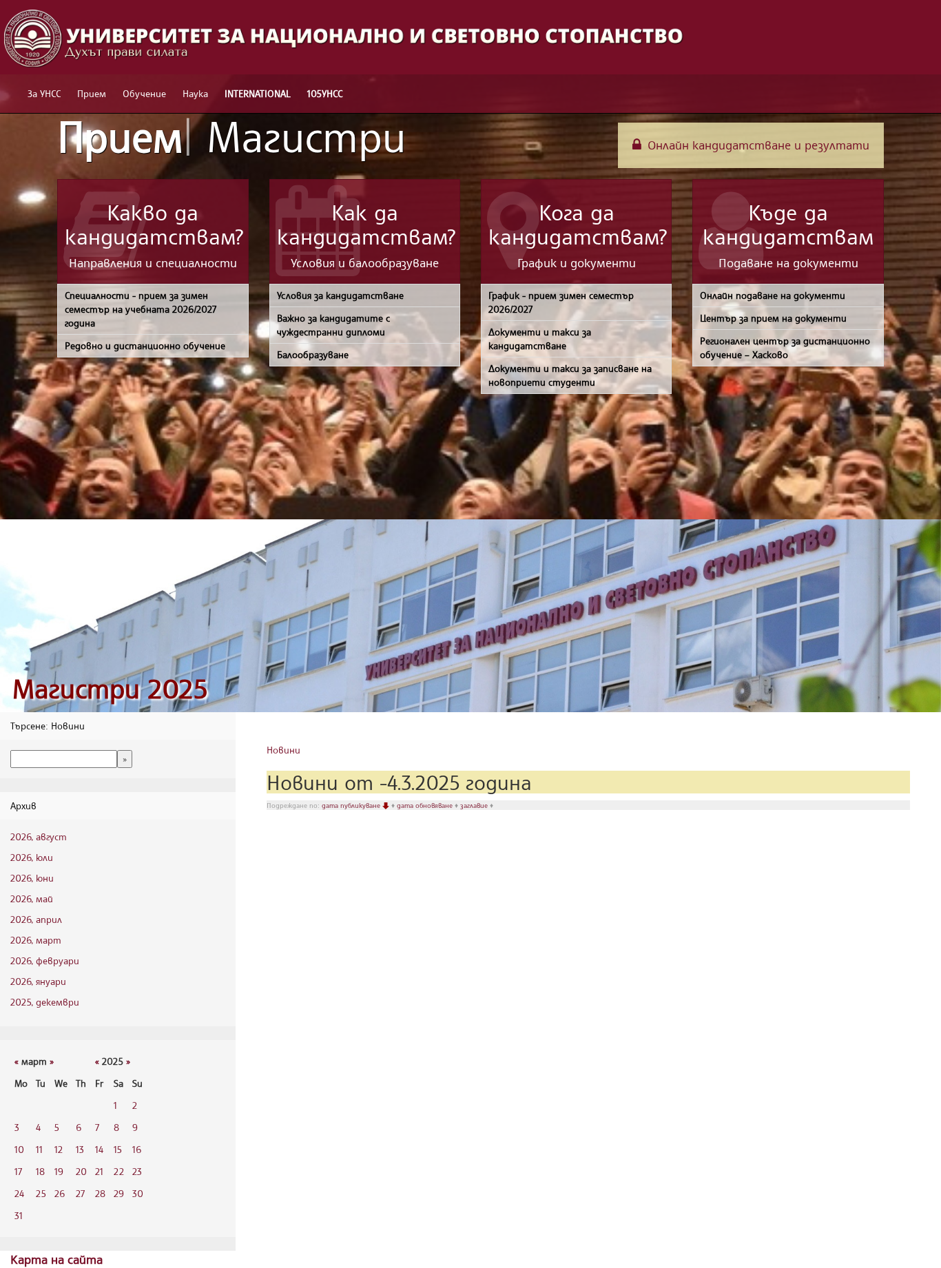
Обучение (144, 93)
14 (99, 1149)
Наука (195, 93)
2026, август (38, 836)
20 (81, 1171)
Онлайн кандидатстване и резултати (756, 144)
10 (19, 1149)
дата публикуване (352, 805)
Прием (91, 93)
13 (80, 1149)
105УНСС (324, 93)
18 (40, 1171)
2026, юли (31, 857)
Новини (283, 750)
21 (99, 1171)
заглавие (475, 805)
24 (19, 1193)
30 (137, 1193)
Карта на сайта (56, 1259)
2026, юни (32, 878)
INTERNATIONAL (258, 93)
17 (18, 1171)
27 (80, 1193)
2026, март (35, 940)
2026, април (36, 919)
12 (58, 1149)
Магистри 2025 (109, 688)
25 (41, 1193)
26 (59, 1193)
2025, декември (44, 1002)
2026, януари (38, 981)
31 (18, 1215)
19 (58, 1171)
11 (39, 1149)
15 (118, 1149)
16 (136, 1149)
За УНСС (44, 93)
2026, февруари (44, 960)
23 (137, 1171)
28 (100, 1193)
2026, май (31, 898)
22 (119, 1171)
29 (119, 1193)
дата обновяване (426, 805)
